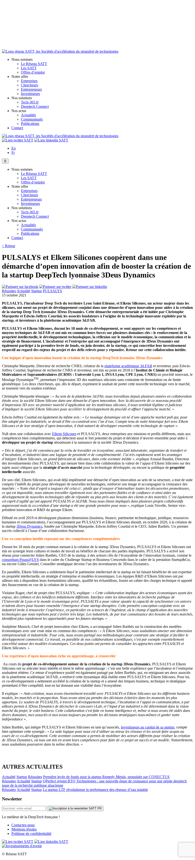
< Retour (8, 246)
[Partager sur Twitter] (55, 287)
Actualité (23, 291)
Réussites (9, 291)
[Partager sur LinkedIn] (89, 287)
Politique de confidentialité (31, 834)
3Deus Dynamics (29, 526)
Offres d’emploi (33, 72)
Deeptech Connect (35, 106)
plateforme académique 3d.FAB (128, 366)
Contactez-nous (23, 825)
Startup (36, 291)
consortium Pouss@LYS (20, 560)
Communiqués (32, 119)
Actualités (28, 115)
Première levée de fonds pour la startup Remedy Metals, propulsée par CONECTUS (106, 777)
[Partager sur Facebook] (20, 287)
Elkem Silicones (64, 434)
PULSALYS (52, 291)
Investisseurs (30, 94)
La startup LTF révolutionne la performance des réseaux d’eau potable (95, 790)
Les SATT (29, 68)
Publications (30, 124)
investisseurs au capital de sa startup (147, 727)
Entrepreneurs (31, 89)
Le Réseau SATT (34, 64)
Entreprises (29, 81)
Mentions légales (24, 829)
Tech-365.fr (30, 102)
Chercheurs (29, 85)
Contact (17, 128)
